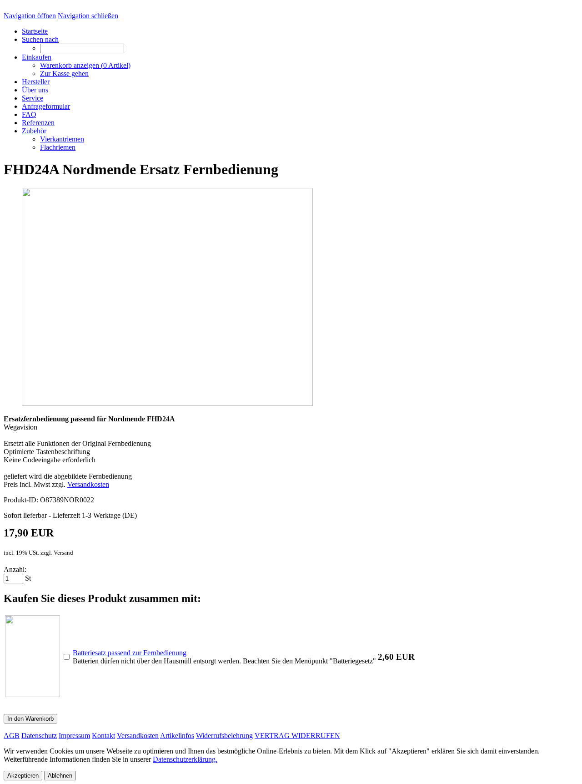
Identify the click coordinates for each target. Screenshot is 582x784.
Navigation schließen (88, 16)
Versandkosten (88, 484)
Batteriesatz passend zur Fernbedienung (129, 653)
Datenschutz (39, 735)
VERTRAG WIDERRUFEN (297, 735)
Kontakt (103, 735)
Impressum (74, 735)
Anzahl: (15, 569)
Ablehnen (60, 775)
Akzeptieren (23, 775)
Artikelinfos (177, 735)
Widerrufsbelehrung (224, 735)
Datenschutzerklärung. (185, 759)
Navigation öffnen (30, 16)
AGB (12, 735)
